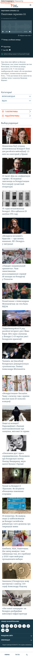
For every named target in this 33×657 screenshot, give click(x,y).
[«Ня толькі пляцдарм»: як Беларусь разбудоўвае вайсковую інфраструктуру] (16, 598)
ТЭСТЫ (17, 654)
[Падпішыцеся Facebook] (7, 626)
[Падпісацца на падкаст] (20, 626)
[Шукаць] (27, 654)
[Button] (5, 47)
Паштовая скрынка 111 (10, 11)
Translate (7, 3)
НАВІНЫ (7, 654)
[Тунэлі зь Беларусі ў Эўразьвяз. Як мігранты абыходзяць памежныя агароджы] (16, 476)
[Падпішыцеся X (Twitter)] (11, 626)
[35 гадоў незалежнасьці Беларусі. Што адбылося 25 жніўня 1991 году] (16, 198)
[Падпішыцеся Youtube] (15, 626)
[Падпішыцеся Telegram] (3, 630)
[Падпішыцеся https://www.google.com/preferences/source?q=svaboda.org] (3, 626)
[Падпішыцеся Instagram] (28, 626)
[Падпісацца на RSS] (7, 630)
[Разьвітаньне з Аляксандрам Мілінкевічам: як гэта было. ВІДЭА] (16, 291)
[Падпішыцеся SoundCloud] (24, 626)
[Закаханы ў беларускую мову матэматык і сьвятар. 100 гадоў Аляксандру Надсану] (16, 571)
